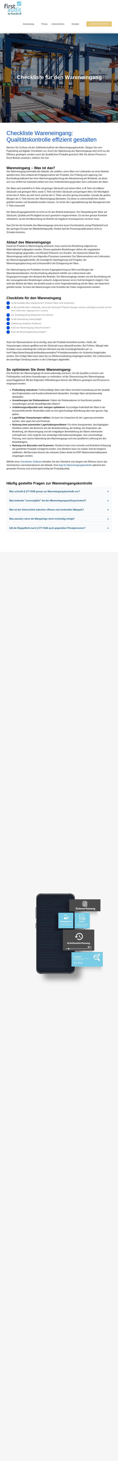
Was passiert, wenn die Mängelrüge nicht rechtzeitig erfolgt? (59, 518)
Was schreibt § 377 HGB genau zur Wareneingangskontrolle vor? (59, 491)
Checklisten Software (31, 461)
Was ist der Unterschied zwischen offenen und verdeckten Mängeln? (59, 509)
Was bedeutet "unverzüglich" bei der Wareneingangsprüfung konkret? (59, 500)
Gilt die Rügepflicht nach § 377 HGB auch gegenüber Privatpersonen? (59, 528)
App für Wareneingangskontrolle (75, 465)
